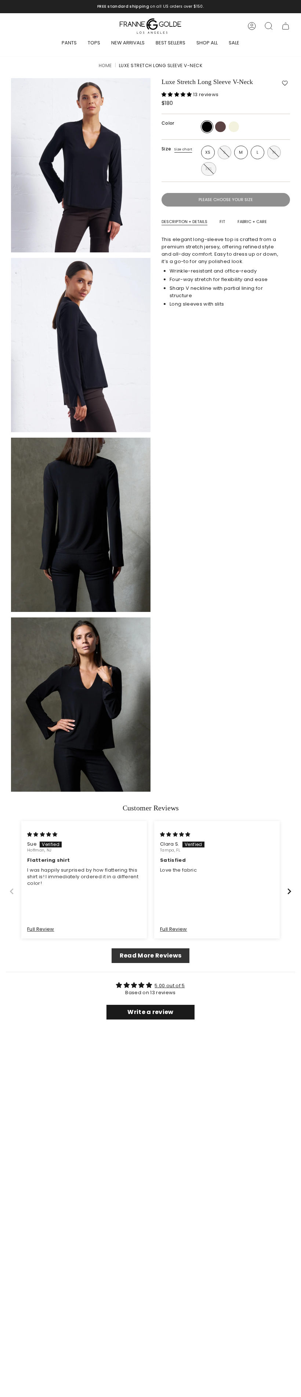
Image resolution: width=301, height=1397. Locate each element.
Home (105, 65)
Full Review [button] (40, 929)
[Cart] (285, 26)
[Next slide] (289, 891)
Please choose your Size (226, 200)
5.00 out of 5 (170, 985)
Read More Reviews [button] (151, 955)
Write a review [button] (150, 1012)
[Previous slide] (12, 891)
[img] (42, 834)
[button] (285, 83)
